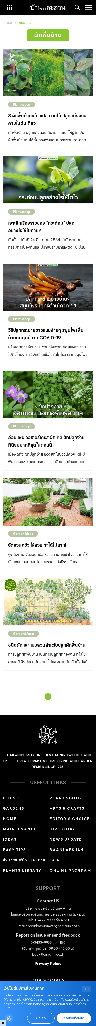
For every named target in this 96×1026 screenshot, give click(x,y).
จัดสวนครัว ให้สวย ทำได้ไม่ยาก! (37, 545)
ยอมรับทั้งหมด (74, 1018)
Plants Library (22, 870)
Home (8, 23)
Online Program (70, 870)
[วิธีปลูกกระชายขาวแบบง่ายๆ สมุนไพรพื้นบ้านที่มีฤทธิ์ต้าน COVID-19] (48, 287)
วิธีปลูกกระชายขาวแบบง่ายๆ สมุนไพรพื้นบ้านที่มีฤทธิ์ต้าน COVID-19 (46, 334)
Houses (12, 798)
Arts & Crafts (67, 808)
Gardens (13, 808)
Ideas (10, 839)
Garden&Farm (23, 633)
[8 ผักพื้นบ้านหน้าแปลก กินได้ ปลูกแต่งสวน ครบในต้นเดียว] (48, 72)
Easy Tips (14, 850)
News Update (66, 839)
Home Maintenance (20, 824)
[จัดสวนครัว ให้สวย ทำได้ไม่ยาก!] (48, 501)
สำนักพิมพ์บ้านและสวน (24, 860)
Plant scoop (21, 104)
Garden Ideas (23, 533)
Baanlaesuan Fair (67, 855)
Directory (63, 829)
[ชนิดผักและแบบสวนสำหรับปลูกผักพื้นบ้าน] (48, 601)
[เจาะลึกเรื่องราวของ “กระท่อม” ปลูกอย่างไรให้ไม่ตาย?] (48, 179)
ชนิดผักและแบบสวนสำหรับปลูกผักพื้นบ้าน (47, 645)
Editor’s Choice (70, 819)
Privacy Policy (48, 964)
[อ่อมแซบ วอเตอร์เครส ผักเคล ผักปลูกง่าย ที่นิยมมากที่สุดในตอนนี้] (48, 394)
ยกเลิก (41, 1018)
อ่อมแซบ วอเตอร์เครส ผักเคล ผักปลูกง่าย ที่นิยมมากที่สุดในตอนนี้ (46, 441)
